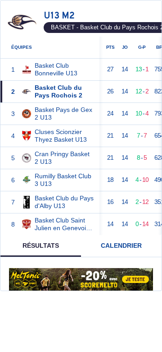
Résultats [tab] (40, 245)
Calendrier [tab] (121, 245)
